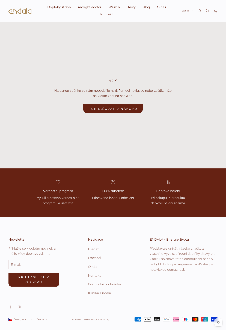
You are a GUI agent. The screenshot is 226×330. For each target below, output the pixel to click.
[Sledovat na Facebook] (10, 307)
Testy (131, 7)
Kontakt (106, 14)
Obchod (94, 258)
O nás (161, 7)
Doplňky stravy (59, 7)
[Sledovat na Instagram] (19, 307)
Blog (146, 7)
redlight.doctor (89, 7)
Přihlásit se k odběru (33, 279)
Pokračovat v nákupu (113, 108)
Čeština (185, 11)
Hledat (93, 249)
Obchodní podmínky (104, 284)
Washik (114, 7)
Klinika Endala (99, 293)
